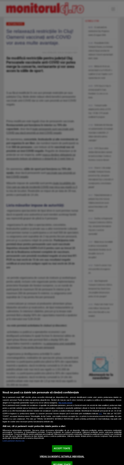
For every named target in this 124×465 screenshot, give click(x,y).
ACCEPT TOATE (62, 448)
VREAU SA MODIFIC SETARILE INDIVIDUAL (62, 456)
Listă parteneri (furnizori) (13, 441)
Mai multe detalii (65, 403)
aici (100, 413)
